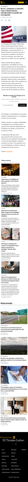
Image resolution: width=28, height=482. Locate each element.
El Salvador (9, 151)
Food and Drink (5, 456)
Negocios (4, 462)
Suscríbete (21, 2)
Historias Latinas (5, 469)
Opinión (13, 456)
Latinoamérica (4, 6)
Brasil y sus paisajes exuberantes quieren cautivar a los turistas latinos (13, 359)
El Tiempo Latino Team (6, 17)
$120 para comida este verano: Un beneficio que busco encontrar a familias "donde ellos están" (10, 247)
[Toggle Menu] (26, 2)
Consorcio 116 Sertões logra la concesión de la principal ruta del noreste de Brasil (12, 329)
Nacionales (13, 449)
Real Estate (4, 465)
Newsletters (14, 462)
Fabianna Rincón (5, 226)
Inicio (3, 449)
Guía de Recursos (6, 472)
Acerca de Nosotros (16, 469)
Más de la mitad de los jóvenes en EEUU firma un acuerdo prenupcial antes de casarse (10, 280)
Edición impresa (15, 465)
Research (24, 449)
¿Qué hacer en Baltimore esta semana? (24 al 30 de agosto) (9, 181)
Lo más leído (14, 459)
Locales (3, 208)
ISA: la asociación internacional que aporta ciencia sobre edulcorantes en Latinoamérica (13, 420)
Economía (3, 275)
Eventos (4, 459)
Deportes (13, 452)
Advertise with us (15, 472)
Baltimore (3, 177)
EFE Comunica (4, 333)
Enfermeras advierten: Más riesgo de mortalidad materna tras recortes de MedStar (10, 213)
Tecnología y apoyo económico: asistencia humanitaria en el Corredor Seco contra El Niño (14, 389)
